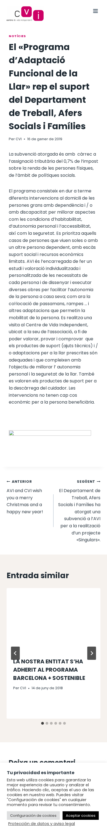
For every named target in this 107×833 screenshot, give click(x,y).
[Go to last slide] (15, 653)
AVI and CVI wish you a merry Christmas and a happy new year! (25, 497)
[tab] (42, 723)
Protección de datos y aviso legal (41, 823)
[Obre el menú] (95, 11)
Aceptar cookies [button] (80, 815)
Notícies (17, 36)
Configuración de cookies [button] (33, 815)
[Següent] (91, 653)
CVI (19, 139)
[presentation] (53, 619)
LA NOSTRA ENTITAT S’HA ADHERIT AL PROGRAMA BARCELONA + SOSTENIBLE (49, 670)
